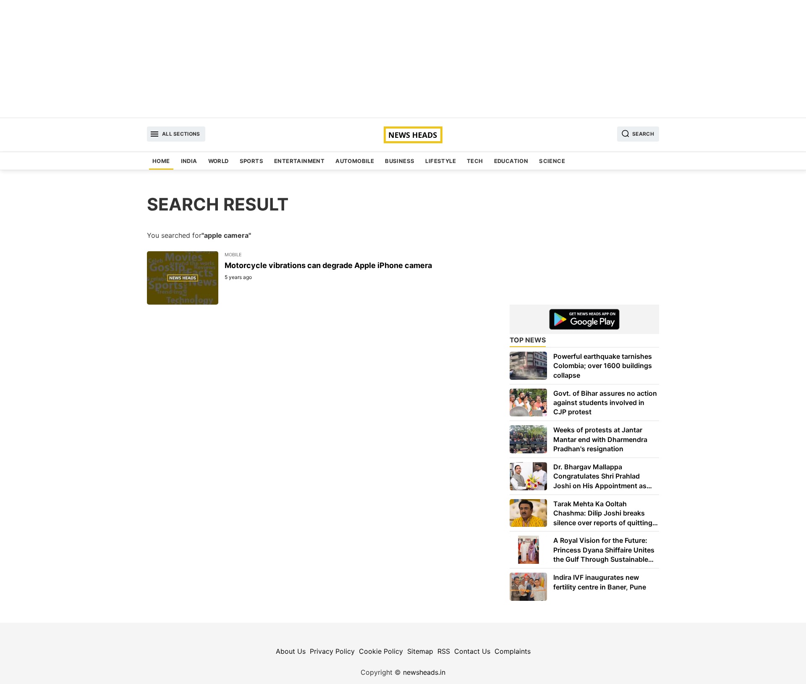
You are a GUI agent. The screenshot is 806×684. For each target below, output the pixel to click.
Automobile (354, 161)
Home (161, 161)
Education (511, 161)
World (218, 161)
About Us (291, 651)
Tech (475, 161)
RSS (443, 651)
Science (552, 161)
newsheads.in (424, 672)
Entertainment (299, 161)
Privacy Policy (332, 651)
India (189, 161)
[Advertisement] (403, 59)
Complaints (513, 651)
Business (399, 161)
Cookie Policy (381, 651)
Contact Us (472, 651)
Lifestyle (440, 161)
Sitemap (420, 651)
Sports (251, 161)
